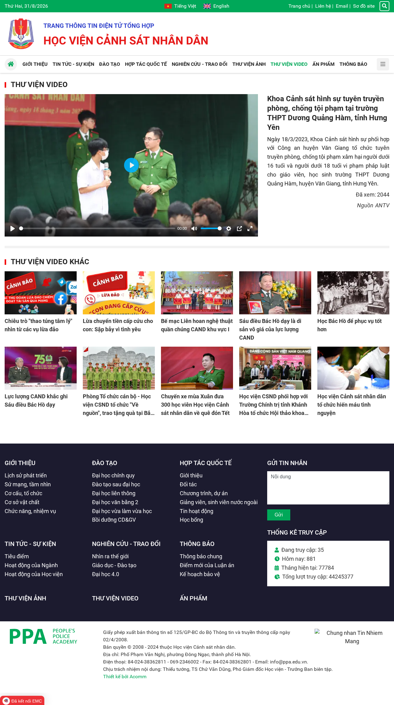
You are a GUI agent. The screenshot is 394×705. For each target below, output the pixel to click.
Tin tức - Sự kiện (30, 544)
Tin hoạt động (196, 511)
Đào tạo (104, 463)
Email (342, 6)
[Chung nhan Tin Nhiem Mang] (352, 641)
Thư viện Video (39, 84)
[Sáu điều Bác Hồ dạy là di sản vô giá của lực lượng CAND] (275, 292)
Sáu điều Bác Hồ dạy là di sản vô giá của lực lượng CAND (270, 329)
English (221, 6)
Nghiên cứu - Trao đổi (126, 544)
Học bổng (191, 519)
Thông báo (197, 544)
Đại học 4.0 (105, 574)
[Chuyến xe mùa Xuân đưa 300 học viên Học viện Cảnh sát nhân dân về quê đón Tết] (197, 368)
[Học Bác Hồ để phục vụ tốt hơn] (353, 292)
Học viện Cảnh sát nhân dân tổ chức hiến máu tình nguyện (351, 404)
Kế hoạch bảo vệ (200, 574)
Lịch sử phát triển (26, 475)
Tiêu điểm (17, 556)
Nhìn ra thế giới (110, 556)
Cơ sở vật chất (22, 502)
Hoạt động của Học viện (34, 574)
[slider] (97, 228)
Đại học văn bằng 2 (115, 502)
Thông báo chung (201, 556)
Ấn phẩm (193, 598)
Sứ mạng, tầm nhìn (28, 484)
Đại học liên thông (113, 493)
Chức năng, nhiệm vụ (30, 511)
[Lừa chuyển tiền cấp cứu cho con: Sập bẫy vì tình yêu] (119, 292)
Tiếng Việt (185, 6)
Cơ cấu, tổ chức (23, 493)
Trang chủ (299, 6)
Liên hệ (323, 6)
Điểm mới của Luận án (207, 565)
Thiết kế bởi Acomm (125, 676)
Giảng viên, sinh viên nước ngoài (219, 502)
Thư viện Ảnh (25, 598)
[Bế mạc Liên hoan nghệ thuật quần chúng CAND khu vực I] (197, 292)
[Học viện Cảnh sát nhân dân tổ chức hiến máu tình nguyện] (353, 368)
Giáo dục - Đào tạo (114, 565)
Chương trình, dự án (204, 493)
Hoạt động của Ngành (31, 565)
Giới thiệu (20, 463)
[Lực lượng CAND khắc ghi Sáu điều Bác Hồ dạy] (41, 368)
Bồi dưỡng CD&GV (114, 519)
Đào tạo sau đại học (116, 484)
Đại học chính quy (113, 475)
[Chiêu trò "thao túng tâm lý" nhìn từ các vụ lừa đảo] (41, 292)
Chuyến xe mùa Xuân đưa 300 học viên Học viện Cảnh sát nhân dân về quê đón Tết (195, 404)
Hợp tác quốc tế (205, 463)
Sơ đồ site (364, 6)
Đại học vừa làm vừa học (122, 511)
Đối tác (188, 484)
